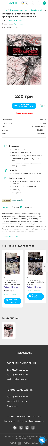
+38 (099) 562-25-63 (18, 370)
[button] (45, 267)
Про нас (10, 416)
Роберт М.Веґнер (15, 20)
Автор (28, 207)
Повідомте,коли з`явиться (26, 105)
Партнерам (22, 421)
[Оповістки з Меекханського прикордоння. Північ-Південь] (24, 60)
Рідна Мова (18, 24)
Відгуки (17, 207)
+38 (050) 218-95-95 (18, 396)
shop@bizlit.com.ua (19, 379)
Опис (6, 207)
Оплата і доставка (23, 416)
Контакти (37, 416)
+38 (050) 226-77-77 (18, 374)
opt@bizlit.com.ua (18, 401)
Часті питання (9, 421)
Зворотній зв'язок (36, 421)
